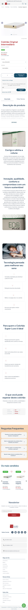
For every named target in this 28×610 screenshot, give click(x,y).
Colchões (7, 7)
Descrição (7, 99)
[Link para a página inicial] (2, 7)
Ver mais (14, 122)
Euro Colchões (14, 7)
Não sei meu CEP (6, 92)
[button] (22, 3)
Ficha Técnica (21, 99)
